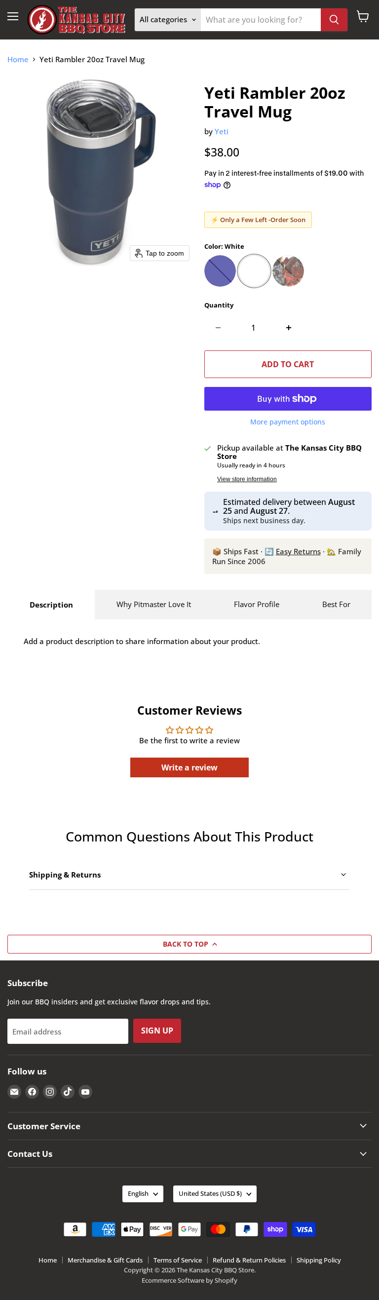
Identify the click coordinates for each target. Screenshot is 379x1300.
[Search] (334, 19)
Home (18, 59)
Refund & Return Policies (249, 1260)
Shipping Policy (319, 1260)
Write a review (189, 767)
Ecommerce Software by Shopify (189, 1280)
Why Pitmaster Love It (153, 604)
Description (51, 605)
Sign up (157, 1030)
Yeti (221, 131)
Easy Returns (298, 551)
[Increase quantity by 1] (289, 328)
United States (210, 1193)
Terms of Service (177, 1260)
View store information (247, 479)
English (138, 1193)
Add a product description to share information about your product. (142, 641)
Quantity (218, 305)
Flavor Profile (256, 604)
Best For (336, 604)
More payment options (287, 422)
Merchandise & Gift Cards (105, 1260)
